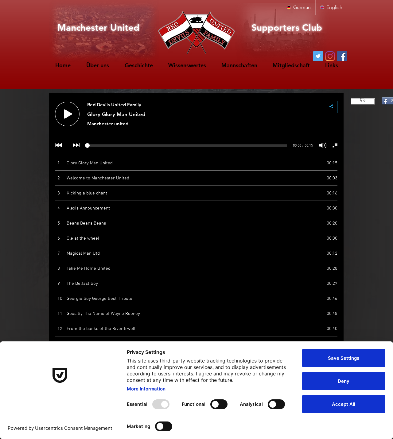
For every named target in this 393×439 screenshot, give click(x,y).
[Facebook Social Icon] (342, 56)
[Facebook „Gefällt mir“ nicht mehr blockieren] (362, 101)
